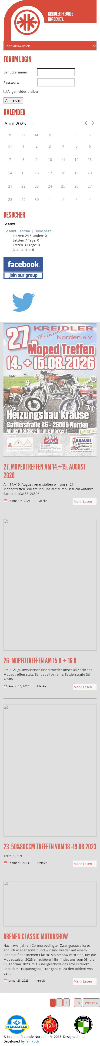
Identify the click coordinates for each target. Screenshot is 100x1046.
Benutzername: (15, 72)
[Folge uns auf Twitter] (23, 302)
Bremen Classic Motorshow (35, 936)
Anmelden (13, 100)
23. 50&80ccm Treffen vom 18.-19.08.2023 (49, 846)
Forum (25, 231)
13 (78, 1002)
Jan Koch (32, 1041)
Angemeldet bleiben (23, 91)
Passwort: (11, 82)
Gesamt (10, 231)
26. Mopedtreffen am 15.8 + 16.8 (40, 660)
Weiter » (91, 1002)
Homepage (43, 231)
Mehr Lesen (83, 501)
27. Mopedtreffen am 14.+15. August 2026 (44, 471)
